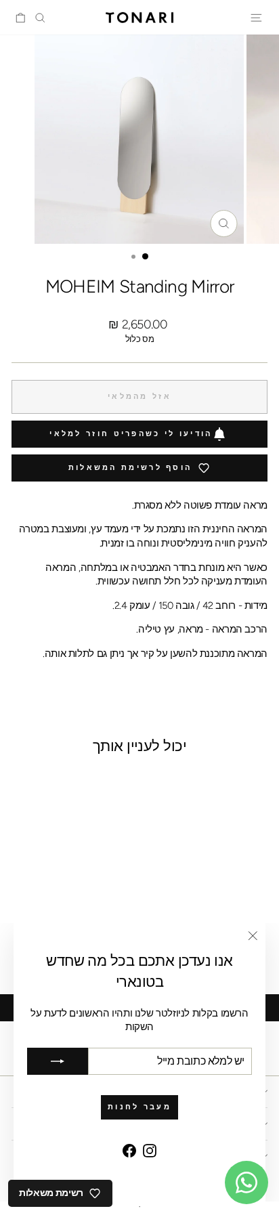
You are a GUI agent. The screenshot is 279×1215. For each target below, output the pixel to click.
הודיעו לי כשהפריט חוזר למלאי (130, 433)
